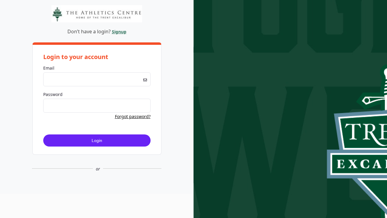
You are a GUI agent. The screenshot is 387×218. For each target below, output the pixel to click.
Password (53, 94)
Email (48, 68)
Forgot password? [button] (133, 116)
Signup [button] (119, 32)
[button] (97, 189)
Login (97, 140)
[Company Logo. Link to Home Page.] (96, 21)
